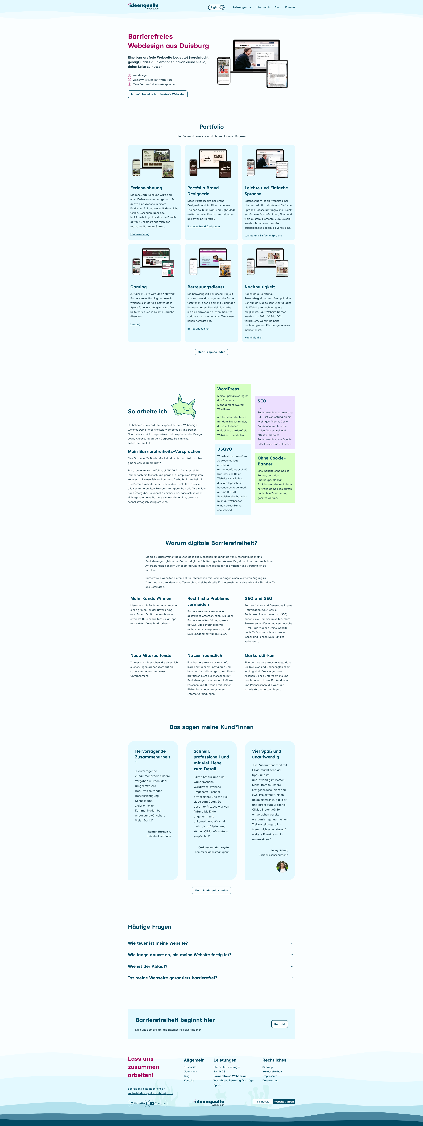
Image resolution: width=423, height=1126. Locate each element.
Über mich (263, 7)
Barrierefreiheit (272, 1071)
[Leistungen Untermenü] (250, 7)
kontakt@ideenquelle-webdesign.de (150, 1093)
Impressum (269, 1076)
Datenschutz (270, 1080)
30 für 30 (219, 1071)
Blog (277, 7)
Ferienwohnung (139, 234)
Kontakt (290, 7)
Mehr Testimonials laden (211, 890)
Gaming (135, 324)
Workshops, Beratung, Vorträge (233, 1080)
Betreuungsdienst (198, 328)
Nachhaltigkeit (254, 337)
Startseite (190, 1067)
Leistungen (240, 7)
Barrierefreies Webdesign (230, 1076)
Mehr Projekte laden (211, 352)
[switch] (216, 7)
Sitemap (267, 1067)
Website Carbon (284, 1101)
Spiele (217, 1085)
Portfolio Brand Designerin (203, 226)
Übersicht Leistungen (227, 1067)
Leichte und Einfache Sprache (263, 235)
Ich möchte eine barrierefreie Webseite (158, 94)
